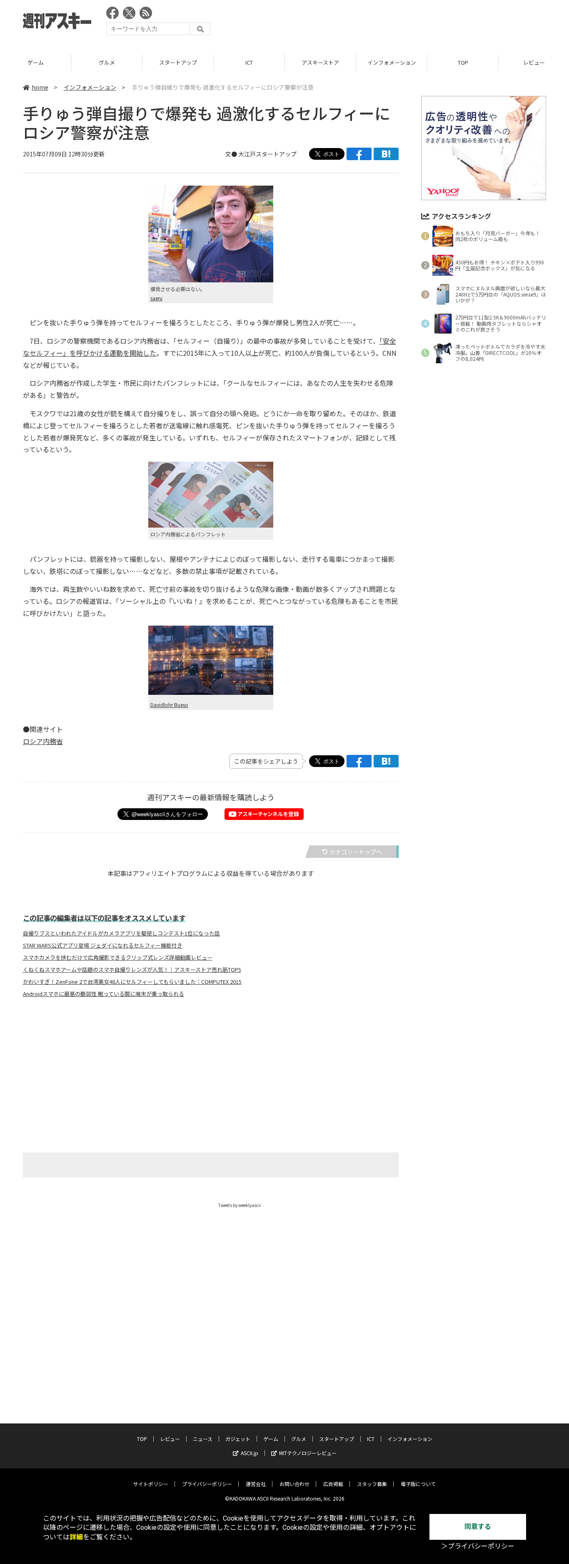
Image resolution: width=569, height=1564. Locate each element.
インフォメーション (391, 62)
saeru (156, 298)
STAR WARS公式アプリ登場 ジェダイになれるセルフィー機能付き (102, 945)
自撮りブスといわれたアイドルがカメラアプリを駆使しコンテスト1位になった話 (121, 933)
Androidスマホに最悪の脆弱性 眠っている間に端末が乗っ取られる (103, 994)
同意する (477, 1527)
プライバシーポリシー (207, 1483)
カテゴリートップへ (355, 851)
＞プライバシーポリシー (477, 1546)
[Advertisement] (394, 23)
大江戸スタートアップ (267, 154)
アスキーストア (320, 62)
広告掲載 (333, 1483)
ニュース (202, 1438)
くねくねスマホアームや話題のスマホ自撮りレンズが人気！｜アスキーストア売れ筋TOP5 (132, 970)
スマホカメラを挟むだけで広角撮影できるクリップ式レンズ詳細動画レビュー (117, 958)
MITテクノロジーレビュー (308, 1452)
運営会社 (256, 1483)
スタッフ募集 (372, 1483)
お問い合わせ (294, 1483)
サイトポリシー (150, 1483)
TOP (463, 62)
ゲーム (35, 62)
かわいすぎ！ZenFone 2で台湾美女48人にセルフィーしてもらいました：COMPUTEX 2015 (132, 982)
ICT (249, 62)
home (40, 87)
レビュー (170, 1438)
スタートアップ (178, 62)
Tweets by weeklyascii (239, 1205)
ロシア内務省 (43, 741)
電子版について (418, 1483)
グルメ (107, 62)
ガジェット (237, 1438)
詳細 (76, 1537)
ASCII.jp (249, 1452)
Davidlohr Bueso (169, 704)
